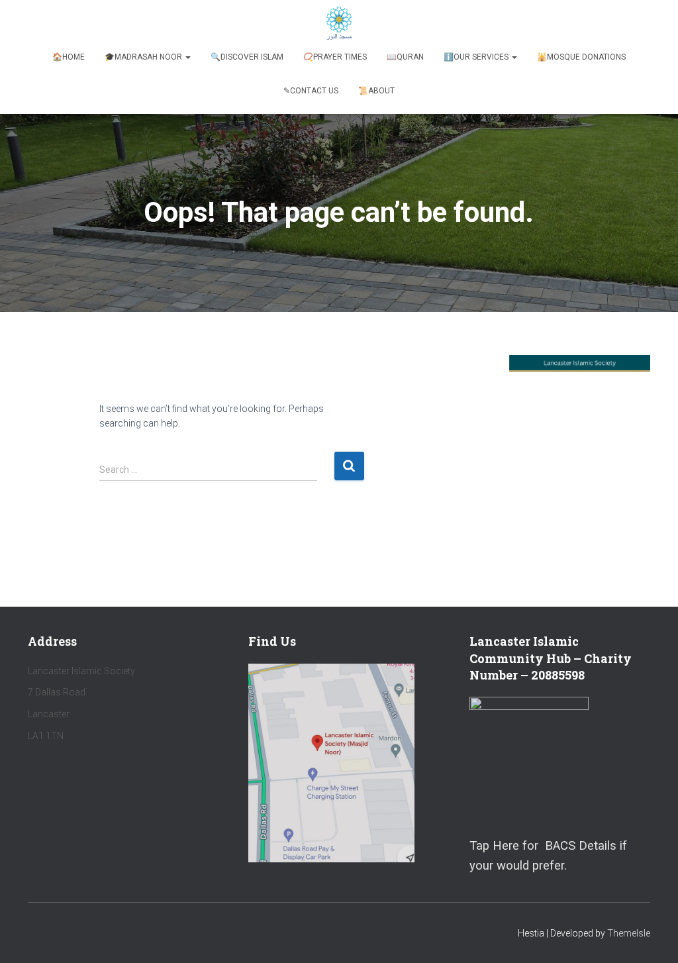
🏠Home (68, 57)
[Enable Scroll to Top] (652, 936)
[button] (187, 57)
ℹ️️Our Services (477, 57)
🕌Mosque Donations (581, 57)
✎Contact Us (310, 90)
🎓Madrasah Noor (144, 57)
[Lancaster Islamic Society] (339, 23)
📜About (376, 90)
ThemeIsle (628, 933)
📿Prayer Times (335, 57)
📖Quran (405, 57)
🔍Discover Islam (247, 57)
